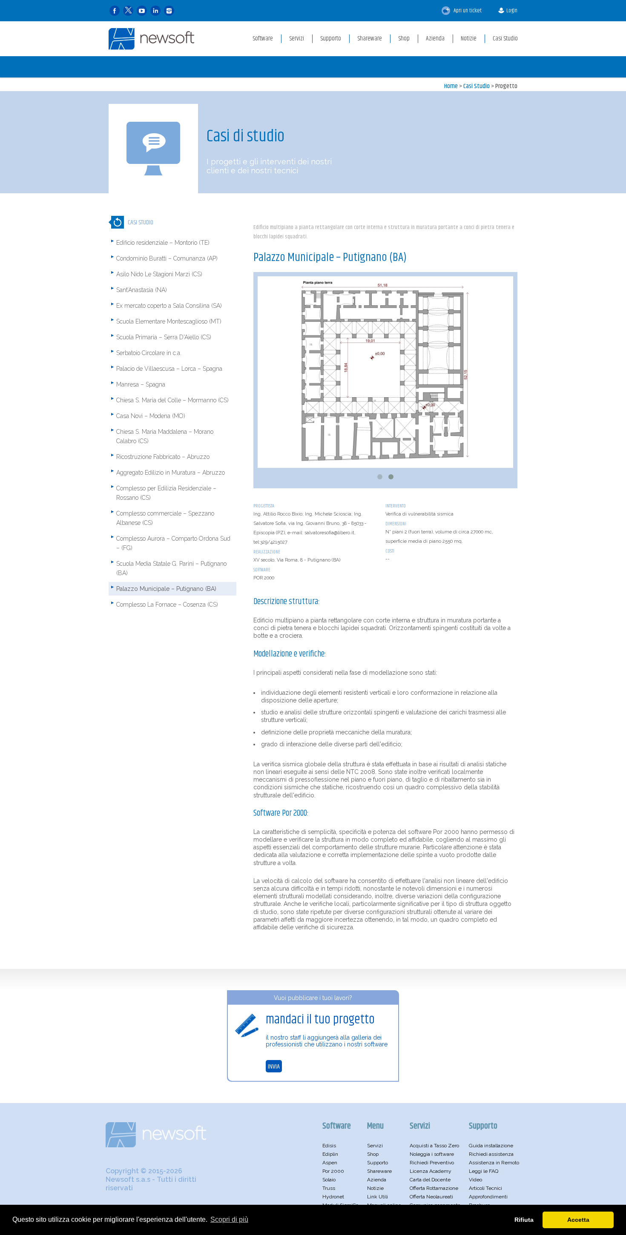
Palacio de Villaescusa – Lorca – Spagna (169, 368)
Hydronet (333, 1197)
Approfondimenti (488, 1197)
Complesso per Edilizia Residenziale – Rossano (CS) (166, 493)
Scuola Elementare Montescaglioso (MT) (168, 321)
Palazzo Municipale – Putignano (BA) (166, 588)
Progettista (263, 506)
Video (475, 1180)
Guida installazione (491, 1146)
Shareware (379, 1171)
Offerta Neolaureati (431, 1197)
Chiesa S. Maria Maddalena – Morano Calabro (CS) (164, 436)
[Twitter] (128, 11)
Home (451, 86)
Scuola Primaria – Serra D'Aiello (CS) (163, 337)
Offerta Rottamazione (434, 1188)
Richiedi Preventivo (432, 1163)
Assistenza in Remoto (494, 1163)
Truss (328, 1188)
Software (261, 569)
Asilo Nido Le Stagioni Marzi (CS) (159, 274)
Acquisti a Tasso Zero (434, 1146)
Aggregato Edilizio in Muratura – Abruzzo (170, 472)
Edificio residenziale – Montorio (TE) (163, 242)
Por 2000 (333, 1171)
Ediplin (330, 1154)
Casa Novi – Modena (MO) (150, 416)
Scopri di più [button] (229, 1219)
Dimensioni (395, 524)
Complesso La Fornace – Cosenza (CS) (167, 604)
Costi (389, 551)
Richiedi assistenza (491, 1154)
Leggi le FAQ (483, 1171)
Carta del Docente (430, 1180)
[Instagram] (169, 11)
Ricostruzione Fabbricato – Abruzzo (163, 456)
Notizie (375, 1188)
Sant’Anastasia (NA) (141, 290)
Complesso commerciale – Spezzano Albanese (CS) (165, 518)
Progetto (506, 86)
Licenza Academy (430, 1171)
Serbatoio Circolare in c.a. (148, 353)
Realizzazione (266, 552)
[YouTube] (142, 11)
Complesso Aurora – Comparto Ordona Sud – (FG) (173, 543)
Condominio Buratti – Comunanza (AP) (167, 258)
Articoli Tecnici (485, 1188)
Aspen (329, 1163)
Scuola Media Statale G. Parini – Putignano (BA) (171, 568)
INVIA (274, 1066)
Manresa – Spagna (140, 384)
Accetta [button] (578, 1219)
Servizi (375, 1146)
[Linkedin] (155, 11)
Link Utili (377, 1197)
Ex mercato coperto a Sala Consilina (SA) (169, 305)
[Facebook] (114, 11)
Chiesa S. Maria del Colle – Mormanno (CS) (172, 400)
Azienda (376, 1180)
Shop (373, 1154)
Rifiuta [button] (524, 1219)
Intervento (395, 506)
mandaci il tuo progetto (320, 1019)
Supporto (377, 1163)
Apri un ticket (467, 10)
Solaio (329, 1180)
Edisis (329, 1146)
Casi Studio (476, 86)
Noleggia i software (432, 1154)
